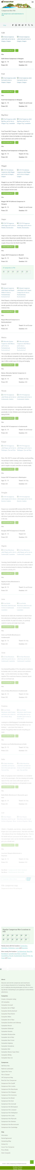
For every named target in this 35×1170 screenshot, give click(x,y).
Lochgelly (11, 953)
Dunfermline (23, 946)
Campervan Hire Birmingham (9, 1107)
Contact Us (4, 1144)
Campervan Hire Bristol (8, 1098)
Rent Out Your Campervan (8, 1080)
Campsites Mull (5, 1049)
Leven (17, 948)
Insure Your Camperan (7, 1147)
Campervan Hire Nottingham (9, 1112)
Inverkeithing (5, 955)
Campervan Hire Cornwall (8, 1104)
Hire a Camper (5, 1074)
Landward (24, 953)
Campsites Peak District (8, 1014)
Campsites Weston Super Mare (10, 1052)
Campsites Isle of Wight (8, 1008)
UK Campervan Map (7, 1077)
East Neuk (17, 953)
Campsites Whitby (6, 1055)
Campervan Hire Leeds (8, 1115)
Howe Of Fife (26, 955)
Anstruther (25, 948)
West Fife (29, 951)
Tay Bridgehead (21, 951)
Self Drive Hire (5, 1065)
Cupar (9, 958)
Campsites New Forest (7, 1040)
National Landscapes (7, 1068)
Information (4, 1135)
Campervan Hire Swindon (8, 1121)
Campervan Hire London (8, 1086)
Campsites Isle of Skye (7, 1019)
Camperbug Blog (6, 1141)
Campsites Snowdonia (7, 1046)
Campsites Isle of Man (7, 1037)
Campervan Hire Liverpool (8, 1110)
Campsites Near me (7, 1058)
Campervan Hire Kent (7, 1101)
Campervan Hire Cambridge (9, 1127)
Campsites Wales (6, 1016)
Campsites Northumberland (9, 1011)
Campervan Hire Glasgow (8, 1092)
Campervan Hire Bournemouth (10, 1124)
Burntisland (4, 953)
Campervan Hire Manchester (9, 1089)
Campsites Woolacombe (8, 1034)
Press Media (4, 1150)
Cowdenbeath (18, 955)
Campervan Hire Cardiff (8, 1083)
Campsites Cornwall (7, 1005)
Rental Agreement (6, 1138)
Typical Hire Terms (6, 1071)
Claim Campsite (5, 1153)
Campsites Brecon (6, 1025)
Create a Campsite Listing (8, 999)
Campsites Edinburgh (7, 1028)
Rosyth (11, 955)
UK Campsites (5, 1002)
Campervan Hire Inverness (9, 1095)
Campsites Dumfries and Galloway (11, 1022)
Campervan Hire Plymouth (8, 1118)
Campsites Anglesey (7, 1043)
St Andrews (11, 948)
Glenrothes (4, 948)
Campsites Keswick (6, 1031)
